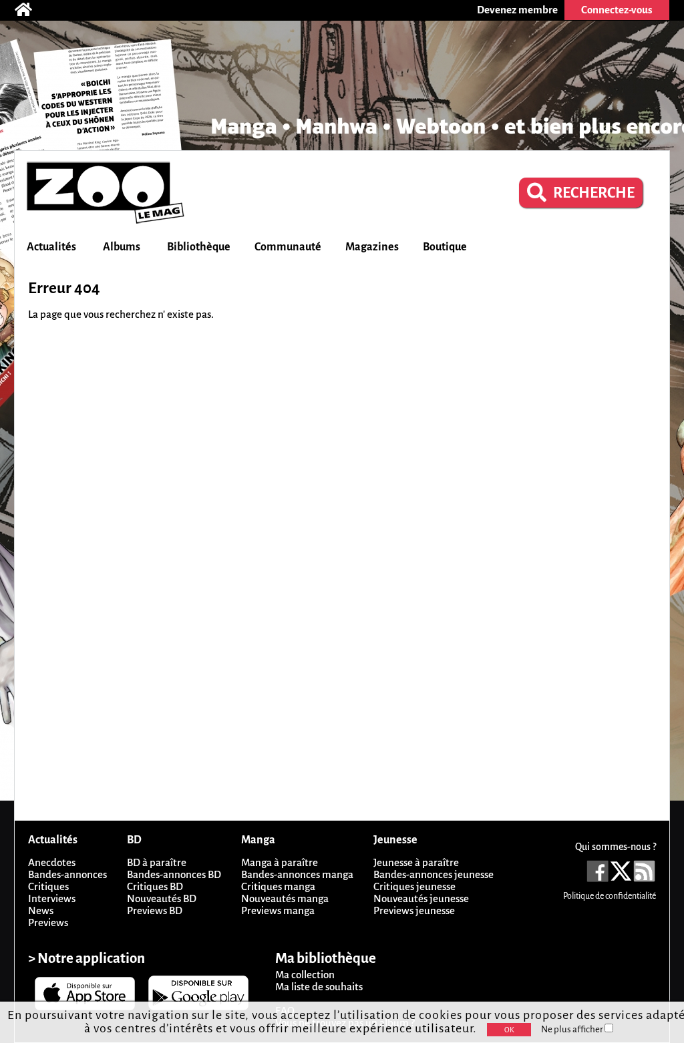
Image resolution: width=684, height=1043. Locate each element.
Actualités (51, 247)
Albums (121, 247)
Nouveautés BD (161, 898)
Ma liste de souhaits (319, 986)
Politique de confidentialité (609, 896)
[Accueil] (30, 10)
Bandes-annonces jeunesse (433, 874)
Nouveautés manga (285, 898)
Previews (48, 922)
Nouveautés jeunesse (421, 898)
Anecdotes (51, 862)
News (40, 910)
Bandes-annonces (67, 874)
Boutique (445, 247)
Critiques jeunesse (414, 886)
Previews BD (154, 910)
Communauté (287, 247)
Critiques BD (155, 886)
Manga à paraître (279, 862)
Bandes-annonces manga (297, 874)
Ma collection (305, 974)
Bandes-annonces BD (174, 874)
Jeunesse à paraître (416, 862)
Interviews (51, 898)
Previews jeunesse (414, 910)
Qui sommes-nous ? (615, 846)
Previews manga (278, 910)
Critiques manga (278, 886)
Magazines (372, 247)
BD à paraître (156, 862)
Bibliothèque (198, 247)
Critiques (48, 886)
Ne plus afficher (573, 1029)
